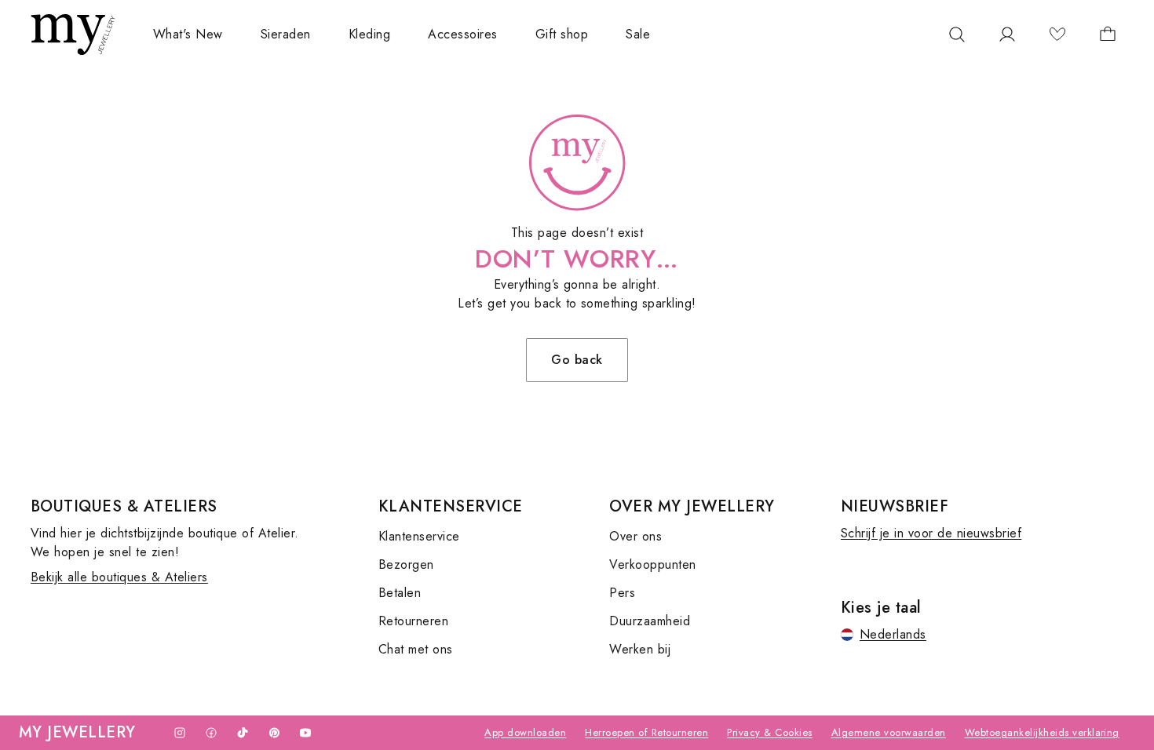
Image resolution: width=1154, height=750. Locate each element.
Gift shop (561, 34)
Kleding (369, 34)
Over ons (635, 536)
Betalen (399, 593)
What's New (188, 34)
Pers (622, 593)
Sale (638, 34)
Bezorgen (406, 564)
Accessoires (462, 34)
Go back (576, 360)
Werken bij (639, 649)
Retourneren (413, 621)
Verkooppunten (652, 564)
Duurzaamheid (649, 621)
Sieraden (286, 34)
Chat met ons (415, 649)
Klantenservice (419, 536)
